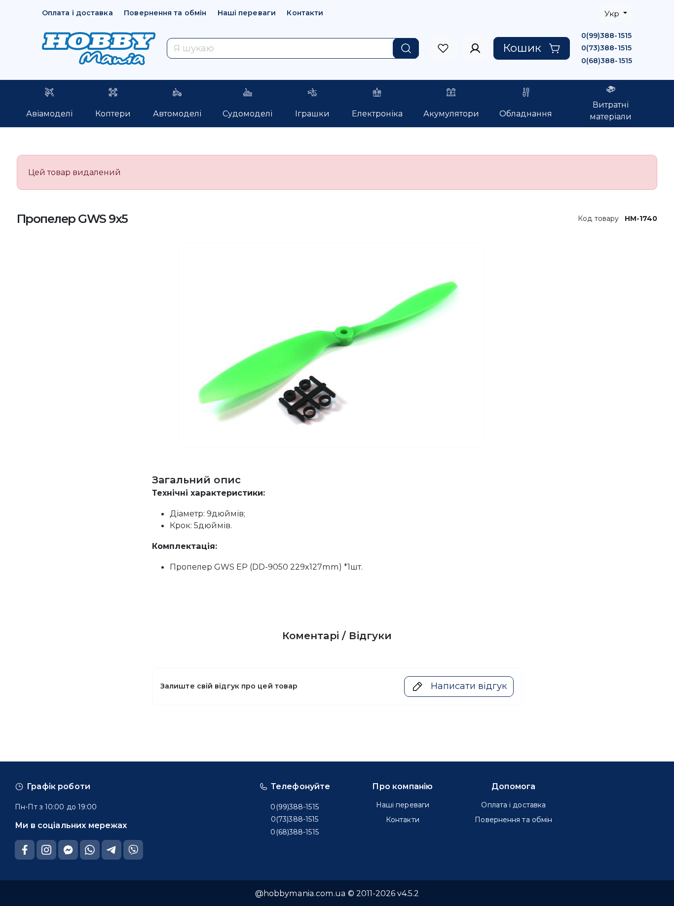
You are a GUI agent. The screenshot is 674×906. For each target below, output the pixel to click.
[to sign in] (443, 48)
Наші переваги (247, 12)
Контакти (305, 12)
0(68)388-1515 (606, 60)
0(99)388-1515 (606, 35)
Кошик (522, 48)
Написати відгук (469, 686)
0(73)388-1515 (606, 47)
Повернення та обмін (165, 12)
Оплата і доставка (77, 12)
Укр (612, 13)
